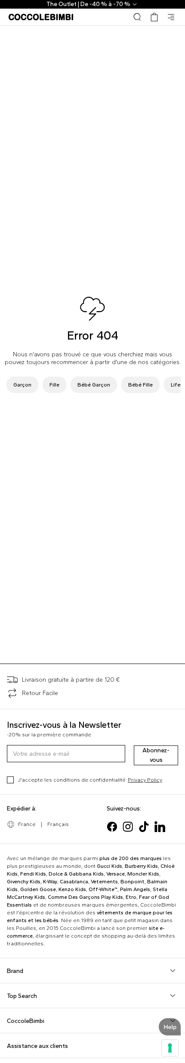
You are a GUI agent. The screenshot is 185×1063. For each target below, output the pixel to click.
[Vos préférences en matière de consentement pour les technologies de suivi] (170, 1048)
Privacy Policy (145, 780)
